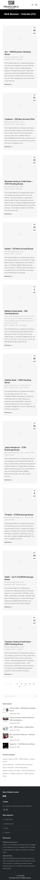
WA (10, 323)
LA (15, 318)
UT (33, 320)
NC (7, 320)
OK (21, 320)
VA (5, 323)
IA (6, 318)
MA (18, 318)
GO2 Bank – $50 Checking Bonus (18, 767)
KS (13, 318)
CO (22, 316)
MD (20, 318)
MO (29, 318)
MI (24, 318)
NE (12, 320)
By (21, 57)
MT (5, 320)
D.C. (26, 316)
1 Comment (18, 253)
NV (19, 320)
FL (30, 316)
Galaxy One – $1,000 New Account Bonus (22, 744)
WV (14, 323)
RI (24, 320)
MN (27, 318)
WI (12, 323)
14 (29, 684)
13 (25, 684)
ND (10, 320)
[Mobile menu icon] (36, 5)
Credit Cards (9, 819)
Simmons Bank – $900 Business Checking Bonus (22, 709)
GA (33, 316)
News (6, 828)
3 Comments (18, 59)
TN (31, 320)
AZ (12, 316)
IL (10, 318)
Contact (7, 832)
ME (22, 318)
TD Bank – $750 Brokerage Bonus (19, 515)
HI (5, 318)
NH (14, 320)
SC (26, 320)
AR (9, 316)
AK (5, 316)
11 (17, 684)
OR (23, 320)
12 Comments (23, 325)
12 (21, 684)
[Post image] (5, 710)
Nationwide (16, 57)
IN (11, 318)
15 (33, 684)
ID (8, 318)
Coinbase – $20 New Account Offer (20, 119)
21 (19, 686)
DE (29, 316)
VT (7, 323)
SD (29, 320)
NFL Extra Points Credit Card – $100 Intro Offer (22, 736)
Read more (8, 84)
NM (16, 320)
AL (7, 316)
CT (24, 316)
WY (16, 323)
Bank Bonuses (8, 57)
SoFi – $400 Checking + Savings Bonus (22, 727)
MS (31, 318)
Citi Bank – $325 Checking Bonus (25, 770)
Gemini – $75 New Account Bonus (19, 249)
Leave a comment (20, 124)
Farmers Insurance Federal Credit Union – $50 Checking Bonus (22, 719)
